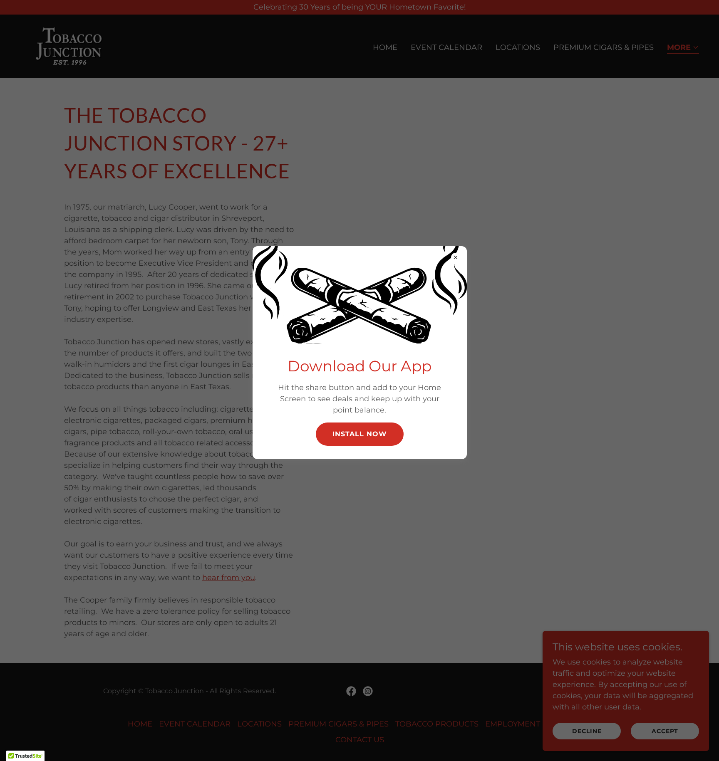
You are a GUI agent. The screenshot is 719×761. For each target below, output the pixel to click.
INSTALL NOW (359, 434)
